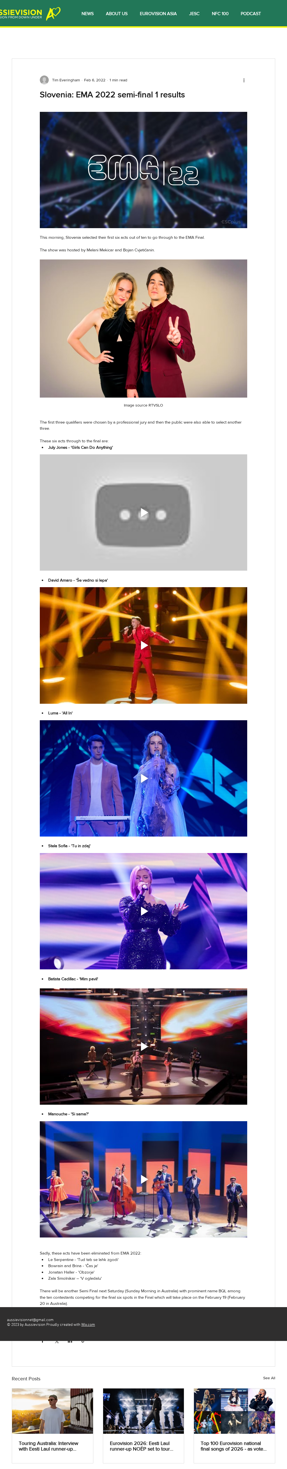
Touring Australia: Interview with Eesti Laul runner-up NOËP (48, 1446)
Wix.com (88, 1324)
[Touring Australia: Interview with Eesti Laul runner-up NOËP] (52, 1411)
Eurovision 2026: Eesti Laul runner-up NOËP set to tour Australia (140, 1446)
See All (269, 1378)
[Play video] (143, 512)
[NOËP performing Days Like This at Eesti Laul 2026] (143, 1411)
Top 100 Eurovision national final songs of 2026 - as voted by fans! (233, 1446)
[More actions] (243, 80)
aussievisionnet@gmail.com (30, 1320)
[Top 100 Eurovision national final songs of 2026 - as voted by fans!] (234, 1411)
